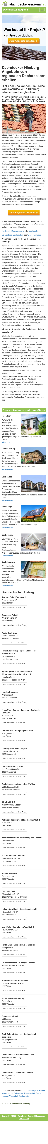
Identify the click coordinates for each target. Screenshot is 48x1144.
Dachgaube (33, 231)
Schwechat (18, 1093)
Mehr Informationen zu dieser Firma (14, 607)
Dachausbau (18, 234)
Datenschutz (24, 1118)
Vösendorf (13, 1096)
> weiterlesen (7, 469)
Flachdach (6, 231)
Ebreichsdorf (29, 1093)
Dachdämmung (34, 234)
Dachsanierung (17, 231)
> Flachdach (7, 442)
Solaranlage (7, 234)
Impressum (40, 1116)
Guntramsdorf (24, 1096)
